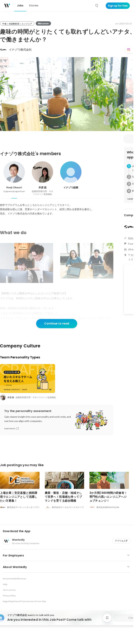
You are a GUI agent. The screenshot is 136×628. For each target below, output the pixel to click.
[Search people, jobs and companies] (96, 5)
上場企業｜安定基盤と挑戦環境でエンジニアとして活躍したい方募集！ (18, 497)
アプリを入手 (121, 540)
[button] (68, 531)
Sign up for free (118, 5)
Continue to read (56, 323)
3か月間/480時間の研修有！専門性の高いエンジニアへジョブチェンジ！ (108, 497)
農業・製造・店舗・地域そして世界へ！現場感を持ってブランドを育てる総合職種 (63, 497)
